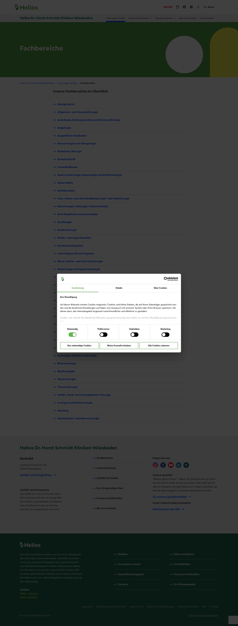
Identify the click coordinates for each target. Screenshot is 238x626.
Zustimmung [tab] (78, 288)
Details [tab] (119, 288)
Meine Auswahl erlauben (119, 345)
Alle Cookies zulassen (158, 345)
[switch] (103, 334)
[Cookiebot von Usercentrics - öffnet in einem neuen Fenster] (166, 279)
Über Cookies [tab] (160, 288)
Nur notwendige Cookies (79, 345)
